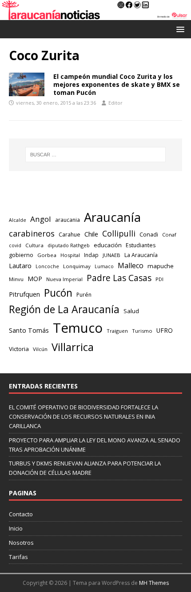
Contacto (21, 514)
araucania (67, 220)
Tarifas (18, 557)
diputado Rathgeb (69, 245)
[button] (179, 28)
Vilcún (40, 349)
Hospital (70, 255)
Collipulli (118, 233)
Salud (131, 311)
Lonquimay (77, 266)
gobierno (21, 255)
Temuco (78, 328)
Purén (84, 294)
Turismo (142, 330)
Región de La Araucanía (64, 309)
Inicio (16, 528)
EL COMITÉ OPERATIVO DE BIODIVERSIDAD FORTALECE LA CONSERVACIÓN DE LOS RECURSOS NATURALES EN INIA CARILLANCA (83, 416)
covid (15, 245)
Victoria (19, 349)
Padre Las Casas (119, 278)
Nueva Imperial (64, 279)
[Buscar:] (96, 154)
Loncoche (47, 266)
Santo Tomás (29, 330)
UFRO (164, 330)
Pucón (58, 293)
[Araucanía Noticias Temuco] (95, 15)
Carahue (69, 234)
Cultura (34, 245)
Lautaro (20, 265)
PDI (159, 279)
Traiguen (117, 330)
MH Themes (154, 583)
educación (108, 245)
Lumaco (104, 266)
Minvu (16, 279)
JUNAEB (111, 255)
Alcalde (17, 220)
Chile (91, 233)
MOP (35, 278)
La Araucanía (141, 255)
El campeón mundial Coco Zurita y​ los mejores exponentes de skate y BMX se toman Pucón (116, 84)
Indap (91, 255)
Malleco (130, 265)
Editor (115, 102)
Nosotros (21, 543)
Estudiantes (140, 245)
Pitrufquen (24, 294)
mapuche (160, 266)
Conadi (148, 234)
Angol (40, 219)
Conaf (169, 234)
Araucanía (112, 217)
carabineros (32, 233)
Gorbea (46, 255)
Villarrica (73, 347)
